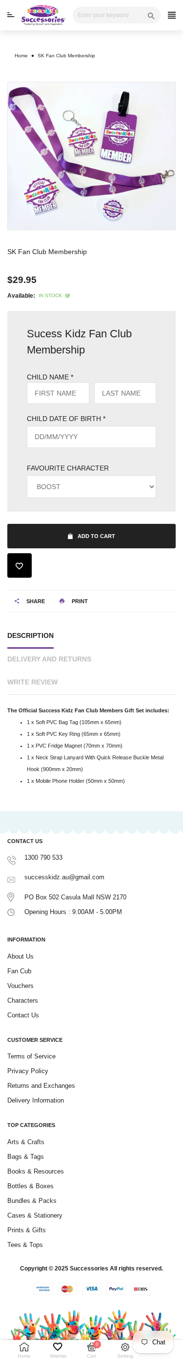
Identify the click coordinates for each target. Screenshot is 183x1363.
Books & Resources (35, 1171)
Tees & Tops (25, 1244)
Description (30, 635)
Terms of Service (31, 1056)
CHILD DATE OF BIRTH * (66, 419)
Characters (22, 1000)
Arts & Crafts (25, 1142)
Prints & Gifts (26, 1230)
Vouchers (20, 985)
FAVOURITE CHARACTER (68, 468)
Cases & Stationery (34, 1215)
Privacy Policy (27, 1071)
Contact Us (23, 1015)
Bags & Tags (25, 1156)
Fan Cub (19, 971)
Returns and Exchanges (41, 1085)
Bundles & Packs (32, 1200)
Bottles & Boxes (30, 1186)
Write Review (32, 682)
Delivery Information (35, 1100)
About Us (20, 956)
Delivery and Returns (49, 659)
